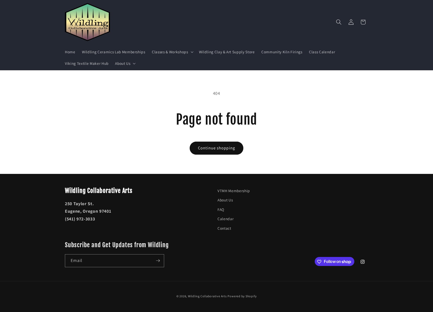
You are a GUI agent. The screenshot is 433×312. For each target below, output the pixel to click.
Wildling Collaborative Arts (207, 296)
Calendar (226, 218)
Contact (224, 228)
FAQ (221, 209)
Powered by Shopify (242, 296)
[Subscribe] (158, 260)
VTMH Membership (234, 190)
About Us (225, 199)
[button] (172, 52)
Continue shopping (216, 148)
